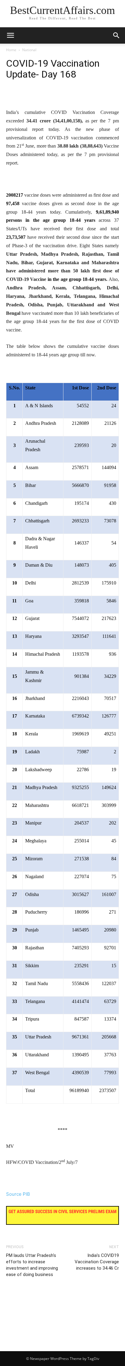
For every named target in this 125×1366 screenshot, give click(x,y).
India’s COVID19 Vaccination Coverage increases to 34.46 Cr (97, 1262)
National (29, 49)
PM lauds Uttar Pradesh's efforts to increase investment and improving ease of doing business (32, 1265)
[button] (116, 35)
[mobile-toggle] (10, 35)
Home (11, 49)
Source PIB (18, 1194)
